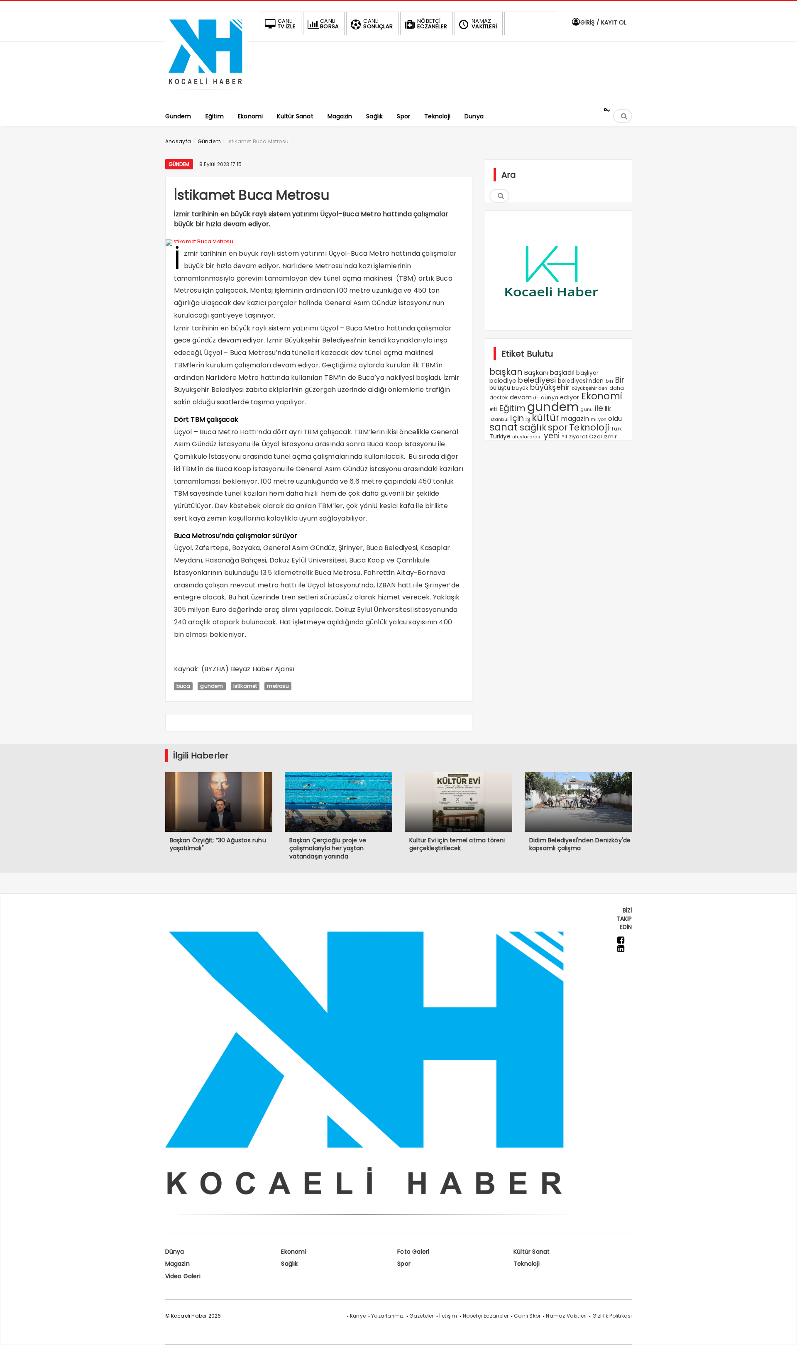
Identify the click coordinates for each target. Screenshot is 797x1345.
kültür (546, 417)
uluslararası (527, 436)
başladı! (562, 372)
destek (498, 397)
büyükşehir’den (590, 388)
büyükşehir (550, 387)
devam (521, 397)
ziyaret (578, 436)
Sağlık (289, 1263)
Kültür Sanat (531, 1251)
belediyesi (537, 380)
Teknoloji (589, 427)
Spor (404, 1263)
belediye (503, 380)
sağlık (533, 427)
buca (183, 686)
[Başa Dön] (782, 1330)
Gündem (179, 164)
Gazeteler (421, 1315)
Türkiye (500, 436)
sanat (503, 427)
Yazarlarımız (387, 1315)
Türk (616, 429)
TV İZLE (287, 23)
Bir (620, 380)
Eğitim (512, 408)
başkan (506, 372)
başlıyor (587, 373)
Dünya (174, 1251)
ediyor (569, 397)
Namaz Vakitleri (566, 1315)
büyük (520, 388)
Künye (358, 1315)
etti (493, 409)
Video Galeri (182, 1276)
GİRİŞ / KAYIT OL (602, 22)
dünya (549, 397)
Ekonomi (601, 396)
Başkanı (536, 372)
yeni (552, 435)
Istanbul (499, 419)
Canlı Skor (527, 1315)
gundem (211, 686)
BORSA (329, 23)
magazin (575, 418)
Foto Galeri (413, 1251)
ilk (608, 408)
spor (557, 427)
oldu (615, 418)
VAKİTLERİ (484, 23)
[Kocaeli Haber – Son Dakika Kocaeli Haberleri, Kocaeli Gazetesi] (206, 92)
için (517, 418)
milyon (598, 419)
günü (586, 409)
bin (610, 381)
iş (528, 419)
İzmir (610, 436)
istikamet (245, 686)
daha (616, 387)
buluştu (499, 388)
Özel (595, 436)
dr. (536, 398)
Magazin (177, 1263)
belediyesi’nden (581, 381)
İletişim (448, 1315)
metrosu (277, 686)
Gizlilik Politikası (612, 1315)
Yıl (564, 436)
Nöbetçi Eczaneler (486, 1315)
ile (598, 408)
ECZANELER (432, 23)
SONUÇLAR (378, 23)
